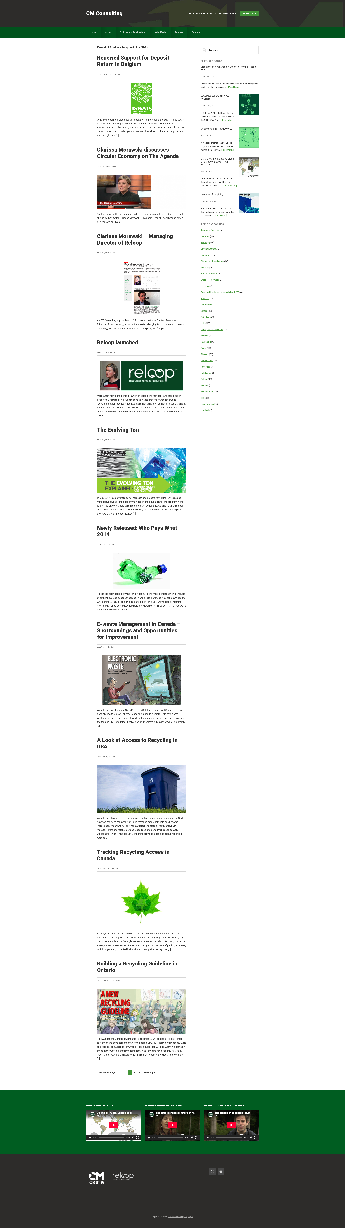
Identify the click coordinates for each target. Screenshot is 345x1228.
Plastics (205, 354)
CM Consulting (104, 13)
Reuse (204, 385)
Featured (205, 298)
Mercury (204, 335)
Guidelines (206, 317)
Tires (203, 398)
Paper (203, 348)
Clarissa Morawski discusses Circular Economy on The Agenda (138, 153)
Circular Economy (209, 249)
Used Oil (205, 410)
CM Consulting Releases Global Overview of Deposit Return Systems (217, 161)
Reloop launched (117, 342)
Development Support (177, 1217)
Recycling (205, 367)
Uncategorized (208, 404)
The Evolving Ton (118, 430)
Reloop (204, 379)
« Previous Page (107, 1073)
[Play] (89, 1137)
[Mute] (133, 1137)
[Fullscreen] (137, 1137)
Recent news (207, 360)
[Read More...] (234, 87)
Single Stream (207, 391)
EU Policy (205, 286)
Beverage (205, 242)
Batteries (205, 236)
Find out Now (249, 14)
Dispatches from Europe (212, 261)
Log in (190, 1217)
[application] (113, 1125)
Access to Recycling (210, 230)
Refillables (206, 373)
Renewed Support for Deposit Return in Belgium (133, 61)
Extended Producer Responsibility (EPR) (220, 292)
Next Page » (150, 1073)
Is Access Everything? (213, 194)
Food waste (206, 304)
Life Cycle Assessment (212, 329)
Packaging (206, 342)
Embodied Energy (209, 273)
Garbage (205, 311)
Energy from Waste (210, 280)
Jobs (203, 323)
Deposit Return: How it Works (216, 128)
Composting (206, 255)
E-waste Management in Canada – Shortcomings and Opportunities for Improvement (138, 630)
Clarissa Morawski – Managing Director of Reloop (135, 239)
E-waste (205, 267)
